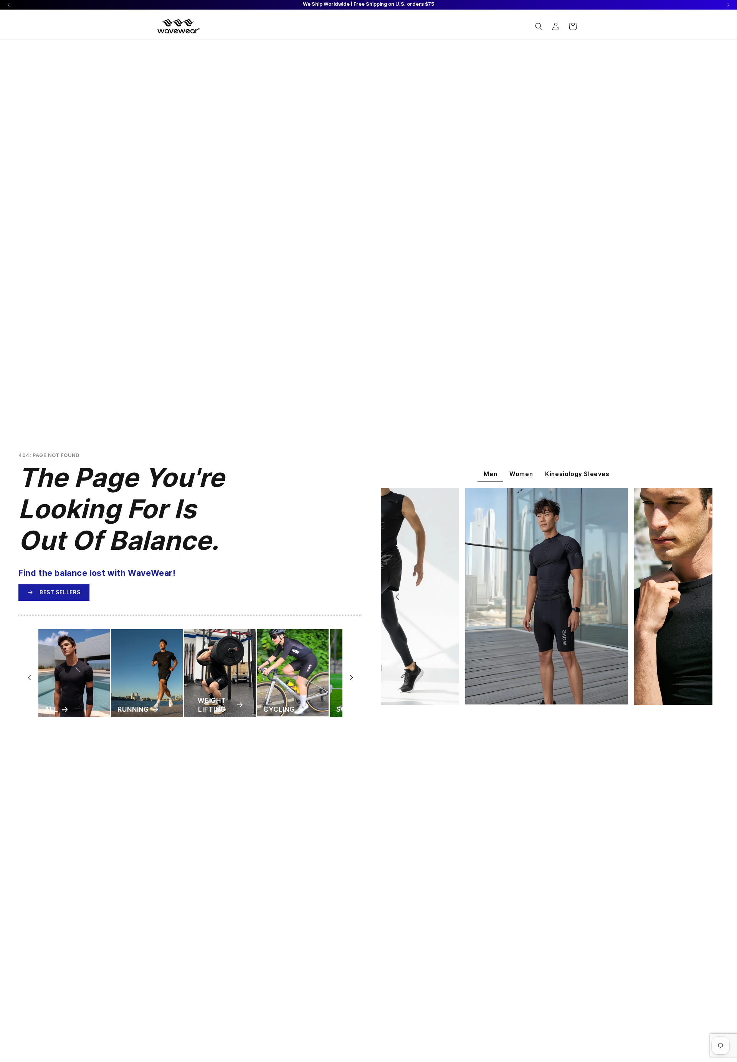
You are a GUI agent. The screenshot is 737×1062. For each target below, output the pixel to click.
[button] (538, 26)
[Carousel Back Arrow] (8, 4)
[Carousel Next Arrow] (728, 4)
